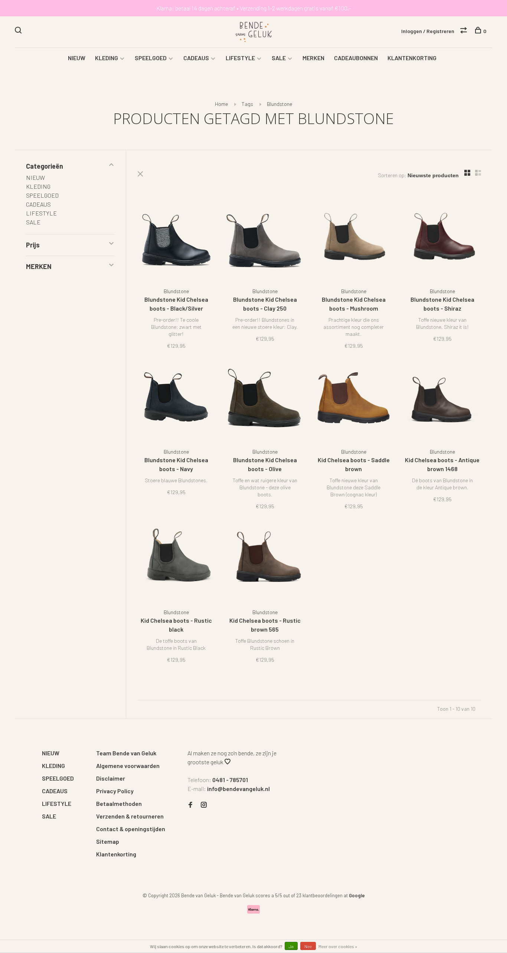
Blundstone (279, 104)
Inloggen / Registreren (427, 31)
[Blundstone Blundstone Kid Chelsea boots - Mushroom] (353, 240)
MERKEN (313, 57)
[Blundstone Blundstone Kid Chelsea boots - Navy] (176, 400)
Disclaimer (110, 778)
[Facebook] (190, 804)
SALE (279, 57)
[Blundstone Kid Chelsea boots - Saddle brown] (353, 400)
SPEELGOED (151, 57)
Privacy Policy (115, 790)
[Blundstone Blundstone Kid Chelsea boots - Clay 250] (265, 240)
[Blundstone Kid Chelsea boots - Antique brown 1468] (442, 400)
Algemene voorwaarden (128, 765)
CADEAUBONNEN (356, 57)
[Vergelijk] (464, 31)
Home (221, 104)
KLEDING (106, 57)
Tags (247, 104)
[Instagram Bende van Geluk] (204, 804)
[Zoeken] (19, 31)
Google (357, 895)
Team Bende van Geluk (126, 752)
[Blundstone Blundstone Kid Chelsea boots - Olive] (265, 400)
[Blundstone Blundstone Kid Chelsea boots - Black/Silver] (176, 240)
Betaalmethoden (119, 803)
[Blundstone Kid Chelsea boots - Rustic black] (176, 561)
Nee (308, 946)
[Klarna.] (253, 911)
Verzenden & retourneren (130, 816)
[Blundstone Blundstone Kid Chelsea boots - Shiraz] (442, 240)
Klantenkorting (116, 854)
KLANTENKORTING (411, 57)
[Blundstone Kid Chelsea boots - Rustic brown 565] (265, 561)
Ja (291, 946)
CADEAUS (196, 57)
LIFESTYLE (240, 57)
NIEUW (76, 57)
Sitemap (107, 841)
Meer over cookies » (337, 946)
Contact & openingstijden (130, 828)
